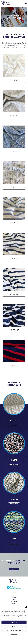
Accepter (14, 622)
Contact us (14, 569)
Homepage (14, 593)
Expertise (14, 597)
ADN (14, 599)
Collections (14, 601)
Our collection (14, 425)
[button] (26, 607)
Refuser (14, 626)
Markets (14, 595)
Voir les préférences (14, 630)
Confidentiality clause (14, 634)
